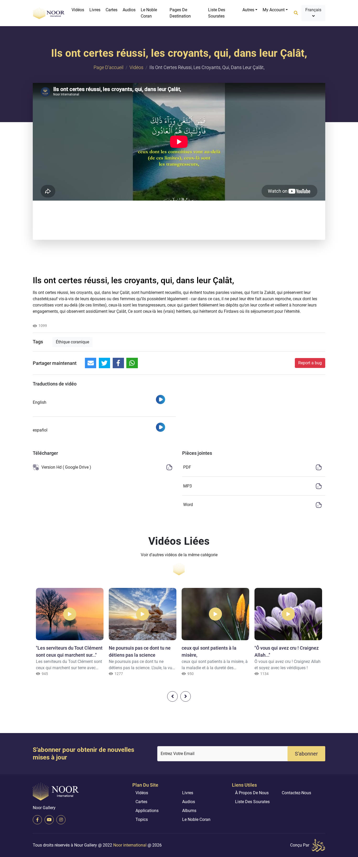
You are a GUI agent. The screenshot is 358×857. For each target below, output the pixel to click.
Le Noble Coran (149, 13)
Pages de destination (180, 13)
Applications (147, 810)
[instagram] (61, 819)
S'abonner (306, 754)
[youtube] (49, 819)
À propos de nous (252, 792)
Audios (129, 9)
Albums (189, 810)
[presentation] (172, 696)
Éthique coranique (72, 341)
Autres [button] (248, 9)
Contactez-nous (296, 792)
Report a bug (310, 362)
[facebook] (37, 819)
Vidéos (78, 9)
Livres (94, 9)
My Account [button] (274, 9)
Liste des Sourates (216, 13)
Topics (141, 819)
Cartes (111, 9)
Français (313, 9)
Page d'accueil (108, 67)
